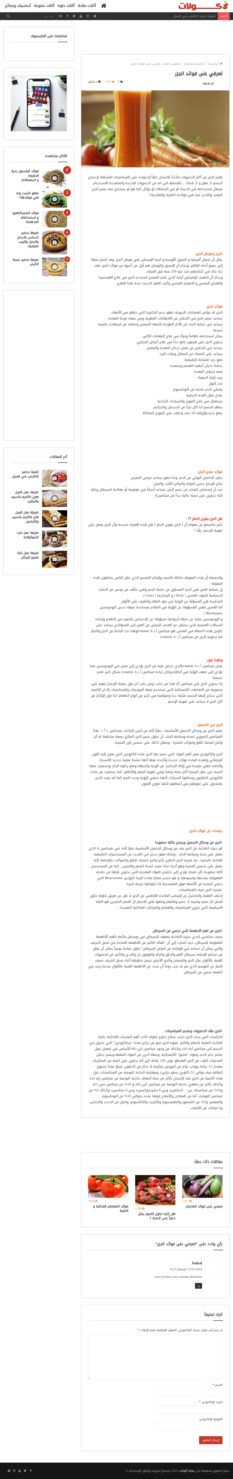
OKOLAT (208, 83)
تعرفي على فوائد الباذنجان (204, 1206)
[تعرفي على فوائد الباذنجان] (202, 1186)
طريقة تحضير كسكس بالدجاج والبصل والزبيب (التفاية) (28, 239)
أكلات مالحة (87, 5)
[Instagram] (87, 16)
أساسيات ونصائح (18, 5)
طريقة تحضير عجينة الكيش (26, 262)
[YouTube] (80, 16)
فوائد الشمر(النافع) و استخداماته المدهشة (25, 217)
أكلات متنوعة (44, 5)
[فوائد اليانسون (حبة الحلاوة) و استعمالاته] (54, 178)
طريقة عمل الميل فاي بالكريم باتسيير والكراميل (25, 516)
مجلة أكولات (186, 1471)
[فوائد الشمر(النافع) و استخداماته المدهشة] (54, 219)
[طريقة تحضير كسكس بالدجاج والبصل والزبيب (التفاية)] (54, 242)
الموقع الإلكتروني (211, 1419)
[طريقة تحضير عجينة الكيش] (54, 267)
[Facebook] (67, 16)
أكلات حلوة (66, 5)
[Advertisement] (147, 37)
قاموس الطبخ (172, 63)
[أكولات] (195, 6)
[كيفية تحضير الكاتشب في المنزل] (54, 478)
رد (198, 1286)
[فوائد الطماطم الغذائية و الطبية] (108, 1186)
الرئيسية (214, 63)
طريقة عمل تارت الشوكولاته (28, 535)
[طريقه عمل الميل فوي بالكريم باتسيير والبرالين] (54, 498)
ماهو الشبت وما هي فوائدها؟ (27, 195)
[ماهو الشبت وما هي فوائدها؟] (54, 199)
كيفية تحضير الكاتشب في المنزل (194, 16)
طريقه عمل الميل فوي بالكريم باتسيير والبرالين (25, 496)
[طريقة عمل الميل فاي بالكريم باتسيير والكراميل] (54, 518)
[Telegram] (94, 16)
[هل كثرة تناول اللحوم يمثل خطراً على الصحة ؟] (155, 1190)
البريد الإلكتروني (211, 1402)
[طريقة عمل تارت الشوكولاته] (54, 539)
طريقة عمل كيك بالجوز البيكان (28, 555)
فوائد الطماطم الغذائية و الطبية (110, 1208)
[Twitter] (74, 16)
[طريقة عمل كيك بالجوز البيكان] (54, 559)
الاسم (218, 1385)
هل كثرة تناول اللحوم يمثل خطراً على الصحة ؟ (156, 1216)
